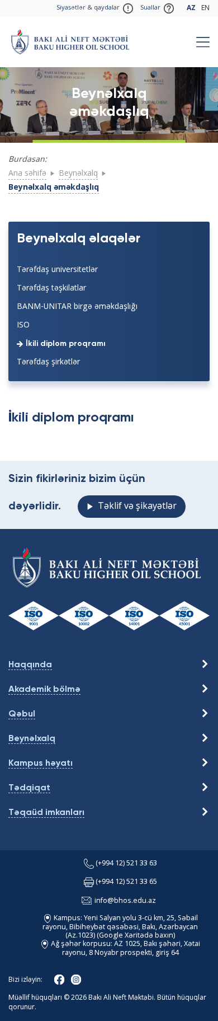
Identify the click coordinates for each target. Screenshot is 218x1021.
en (205, 8)
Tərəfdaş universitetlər (57, 270)
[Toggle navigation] (203, 42)
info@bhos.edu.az (125, 901)
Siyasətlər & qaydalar (88, 8)
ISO (23, 325)
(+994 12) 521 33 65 (126, 882)
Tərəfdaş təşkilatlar (51, 288)
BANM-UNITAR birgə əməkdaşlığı (77, 307)
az (191, 8)
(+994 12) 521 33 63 (126, 864)
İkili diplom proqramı (66, 344)
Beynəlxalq (78, 173)
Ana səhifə (27, 173)
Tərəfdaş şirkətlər (48, 362)
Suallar (150, 8)
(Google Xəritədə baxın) (135, 935)
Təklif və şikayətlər (137, 506)
